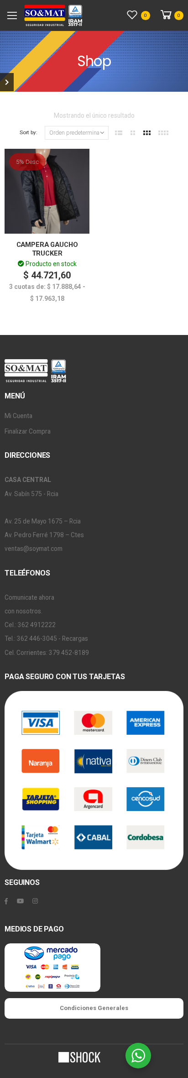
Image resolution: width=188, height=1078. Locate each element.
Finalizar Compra (28, 431)
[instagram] (35, 901)
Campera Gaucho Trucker (47, 249)
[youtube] (20, 901)
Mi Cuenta (18, 415)
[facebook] (6, 901)
